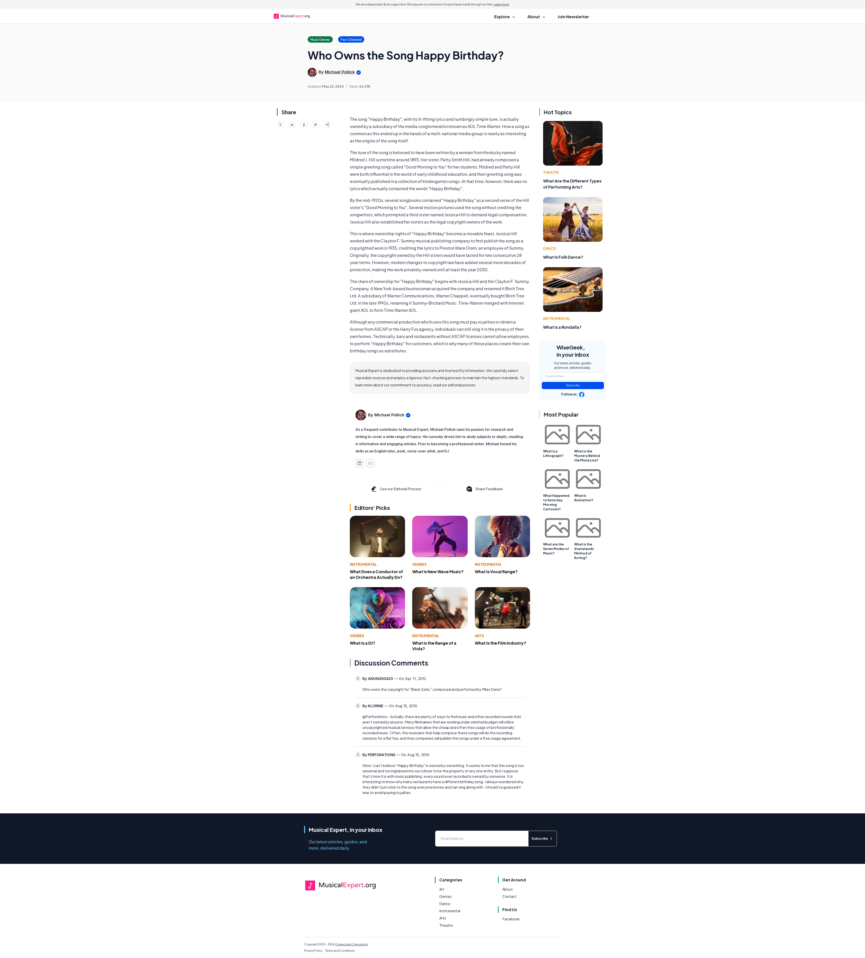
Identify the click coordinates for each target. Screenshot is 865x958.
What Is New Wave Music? (438, 571)
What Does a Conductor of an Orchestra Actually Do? (376, 574)
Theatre (551, 172)
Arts (479, 635)
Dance (549, 248)
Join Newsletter (573, 16)
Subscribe (573, 385)
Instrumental (363, 564)
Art (441, 889)
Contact (509, 896)
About (507, 889)
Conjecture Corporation (351, 944)
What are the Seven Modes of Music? (556, 548)
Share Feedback (489, 488)
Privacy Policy (313, 950)
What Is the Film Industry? (500, 643)
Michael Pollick (340, 72)
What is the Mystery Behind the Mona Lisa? (587, 455)
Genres (419, 564)
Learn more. (502, 4)
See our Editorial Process (400, 488)
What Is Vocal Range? (496, 571)
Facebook (510, 919)
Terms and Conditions (340, 950)
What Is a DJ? (362, 643)
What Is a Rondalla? (562, 327)
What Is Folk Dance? (563, 257)
